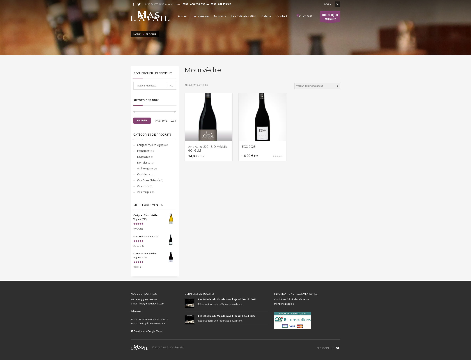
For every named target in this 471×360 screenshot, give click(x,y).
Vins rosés (143, 186)
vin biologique (145, 168)
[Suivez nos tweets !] (337, 348)
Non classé (143, 162)
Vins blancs (143, 174)
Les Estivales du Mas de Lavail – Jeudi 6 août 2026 (226, 316)
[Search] (171, 86)
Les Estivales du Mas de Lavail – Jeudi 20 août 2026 (227, 299)
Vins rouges (144, 192)
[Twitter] (139, 4)
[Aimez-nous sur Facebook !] (332, 348)
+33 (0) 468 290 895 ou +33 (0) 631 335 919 (206, 4)
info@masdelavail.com (151, 303)
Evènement (143, 150)
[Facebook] (133, 4)
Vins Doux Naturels (148, 180)
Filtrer (142, 120)
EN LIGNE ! (330, 16)
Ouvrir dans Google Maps (147, 331)
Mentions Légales (284, 303)
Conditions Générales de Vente (291, 299)
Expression (143, 156)
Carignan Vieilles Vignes (151, 145)
